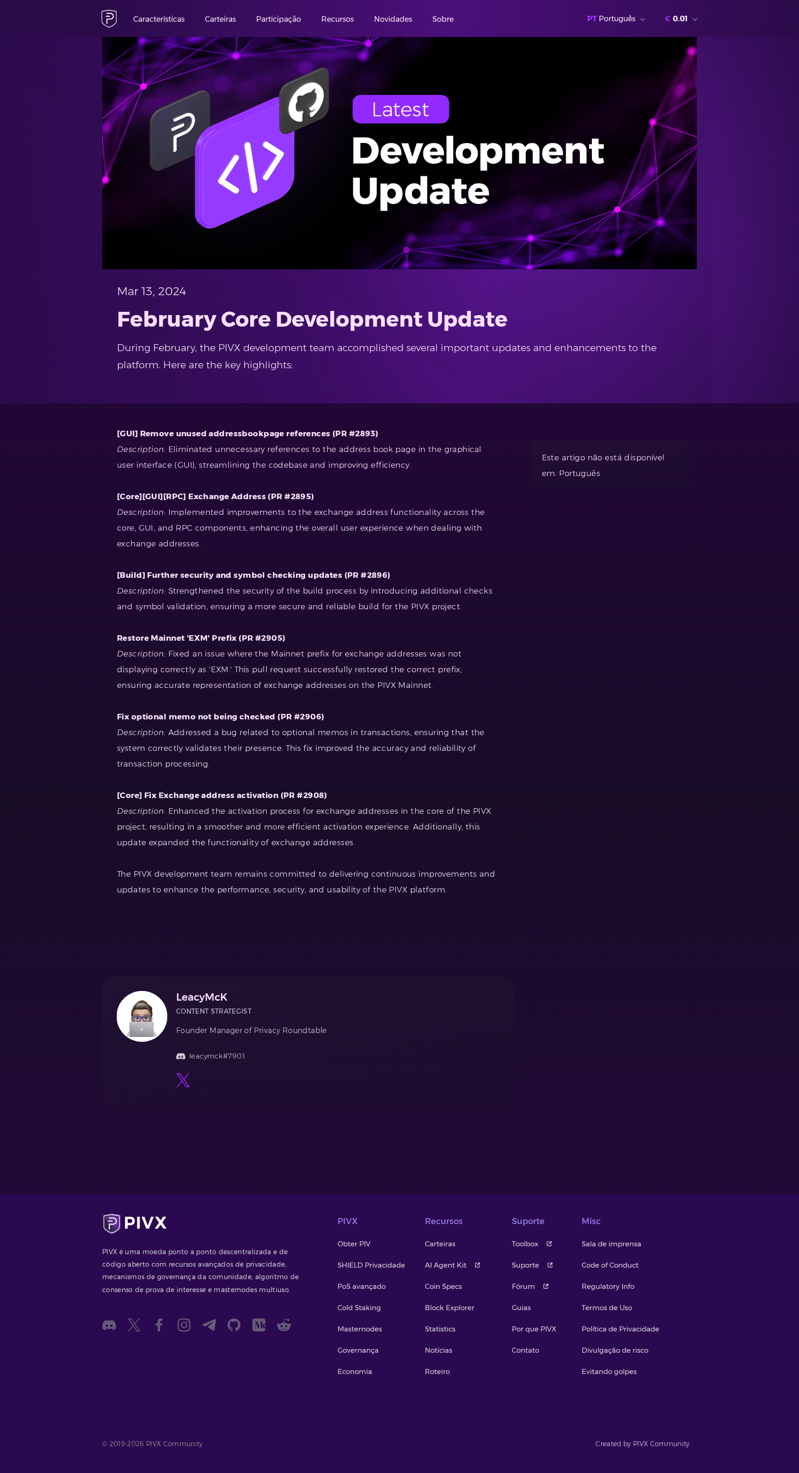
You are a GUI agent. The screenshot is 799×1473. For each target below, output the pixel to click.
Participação (278, 19)
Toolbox (525, 1243)
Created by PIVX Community (643, 1444)
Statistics (440, 1328)
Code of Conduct (610, 1265)
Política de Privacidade (620, 1328)
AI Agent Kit (446, 1265)
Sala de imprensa (611, 1243)
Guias (521, 1307)
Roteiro (437, 1371)
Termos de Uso (607, 1307)
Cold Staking (359, 1307)
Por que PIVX (534, 1328)
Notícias (438, 1350)
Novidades (393, 19)
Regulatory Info (608, 1286)
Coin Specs (443, 1286)
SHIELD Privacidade (371, 1265)
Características (158, 19)
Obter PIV (354, 1243)
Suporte (525, 1265)
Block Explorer (449, 1307)
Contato (525, 1350)
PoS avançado (362, 1286)
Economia (355, 1371)
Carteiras (220, 19)
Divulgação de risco (615, 1350)
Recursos (337, 19)
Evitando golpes (609, 1371)
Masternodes (360, 1328)
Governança (358, 1350)
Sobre (443, 19)
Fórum (523, 1286)
